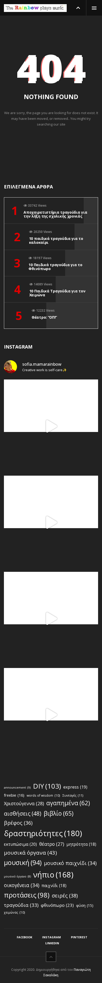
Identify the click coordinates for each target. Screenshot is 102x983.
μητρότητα (81, 844)
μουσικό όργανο (17, 876)
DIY (47, 786)
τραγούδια (21, 905)
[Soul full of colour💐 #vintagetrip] (51, 715)
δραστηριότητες (43, 833)
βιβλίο (58, 813)
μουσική (23, 862)
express (75, 787)
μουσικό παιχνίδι (70, 863)
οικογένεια (21, 885)
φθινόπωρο (57, 905)
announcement (17, 787)
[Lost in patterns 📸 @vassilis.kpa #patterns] (51, 618)
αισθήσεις (22, 813)
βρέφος (18, 822)
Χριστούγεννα (24, 803)
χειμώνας (14, 912)
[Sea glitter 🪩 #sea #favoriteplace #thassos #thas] (51, 522)
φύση (84, 905)
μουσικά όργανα (30, 852)
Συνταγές (73, 795)
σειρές (65, 895)
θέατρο (51, 844)
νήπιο (53, 874)
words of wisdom (43, 795)
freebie (14, 795)
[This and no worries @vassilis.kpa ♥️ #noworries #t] (51, 426)
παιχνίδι (54, 885)
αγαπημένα (68, 803)
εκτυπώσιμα (20, 844)
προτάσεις (26, 895)
